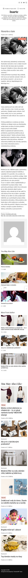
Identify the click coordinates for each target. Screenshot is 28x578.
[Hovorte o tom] (1, 289)
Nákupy (3, 405)
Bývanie (3, 497)
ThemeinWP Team (17, 571)
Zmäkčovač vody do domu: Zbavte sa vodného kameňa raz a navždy (14, 501)
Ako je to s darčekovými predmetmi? (11, 348)
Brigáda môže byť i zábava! (11, 530)
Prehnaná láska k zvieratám (8, 285)
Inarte (14, 11)
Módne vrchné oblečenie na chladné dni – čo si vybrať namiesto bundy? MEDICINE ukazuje (14, 328)
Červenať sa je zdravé (7, 303)
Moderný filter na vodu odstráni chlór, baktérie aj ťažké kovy (12, 472)
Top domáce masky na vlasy (11, 556)
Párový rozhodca (5, 267)
